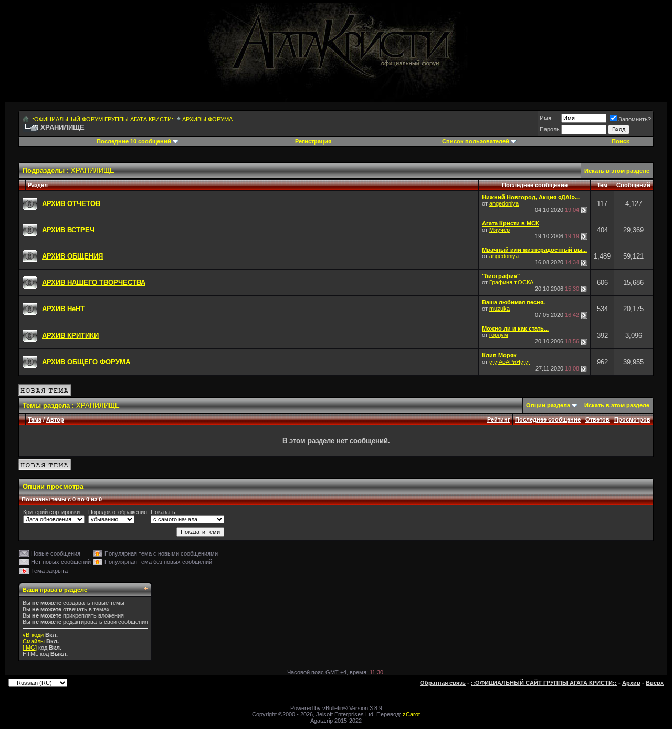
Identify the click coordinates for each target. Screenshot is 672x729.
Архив (631, 683)
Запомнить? (634, 119)
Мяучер (499, 230)
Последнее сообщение (548, 419)
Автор (55, 419)
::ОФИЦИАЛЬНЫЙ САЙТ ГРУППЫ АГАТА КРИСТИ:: (544, 683)
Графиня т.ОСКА (511, 282)
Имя (545, 118)
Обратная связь (443, 683)
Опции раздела (548, 405)
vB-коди (33, 635)
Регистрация (313, 141)
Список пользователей (475, 141)
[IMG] (30, 647)
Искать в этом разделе (616, 171)
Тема (34, 419)
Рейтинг (498, 419)
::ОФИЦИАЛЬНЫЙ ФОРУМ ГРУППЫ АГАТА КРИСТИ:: (103, 119)
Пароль (550, 129)
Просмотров (632, 419)
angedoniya (504, 203)
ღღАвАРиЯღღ (509, 361)
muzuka (499, 308)
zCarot (411, 714)
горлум (498, 335)
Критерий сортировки (51, 512)
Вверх (655, 683)
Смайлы (34, 641)
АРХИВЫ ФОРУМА (207, 119)
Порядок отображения (117, 512)
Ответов (597, 419)
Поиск (620, 141)
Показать (163, 512)
